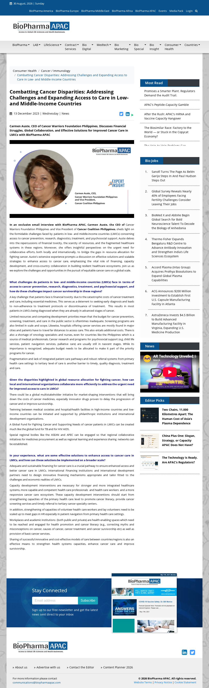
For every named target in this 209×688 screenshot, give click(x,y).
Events (163, 11)
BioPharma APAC (145, 11)
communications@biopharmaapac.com (37, 682)
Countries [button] (191, 45)
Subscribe (88, 600)
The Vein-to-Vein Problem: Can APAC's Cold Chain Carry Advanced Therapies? (168, 134)
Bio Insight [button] (154, 47)
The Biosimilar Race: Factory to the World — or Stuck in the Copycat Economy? (167, 116)
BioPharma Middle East (95, 11)
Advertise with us (48, 667)
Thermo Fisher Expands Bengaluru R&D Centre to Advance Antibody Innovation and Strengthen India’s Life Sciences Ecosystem (172, 247)
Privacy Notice (163, 682)
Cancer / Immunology (55, 71)
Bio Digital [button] (86, 47)
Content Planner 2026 (118, 667)
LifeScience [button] (51, 45)
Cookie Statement (185, 682)
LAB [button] (35, 45)
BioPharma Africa (122, 11)
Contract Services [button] (71, 47)
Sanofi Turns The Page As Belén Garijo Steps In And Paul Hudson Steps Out (174, 176)
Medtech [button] (103, 45)
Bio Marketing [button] (121, 47)
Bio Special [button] (139, 47)
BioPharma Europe (67, 11)
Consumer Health (25, 71)
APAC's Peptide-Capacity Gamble (166, 89)
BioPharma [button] (19, 45)
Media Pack (176, 11)
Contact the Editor (81, 667)
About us (21, 667)
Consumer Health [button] (172, 47)
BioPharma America (41, 11)
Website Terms (143, 682)
